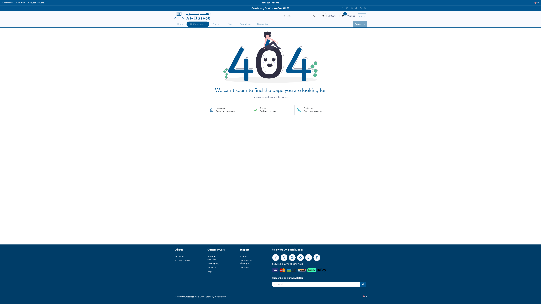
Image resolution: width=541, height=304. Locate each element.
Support (243, 256)
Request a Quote (36, 3)
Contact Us (7, 3)
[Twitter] (347, 8)
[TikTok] (356, 8)
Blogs (210, 271)
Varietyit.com (220, 297)
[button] (363, 284)
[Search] (314, 15)
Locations (212, 267)
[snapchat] (360, 8)
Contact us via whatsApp (246, 262)
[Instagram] (352, 8)
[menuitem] (180, 24)
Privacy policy (213, 263)
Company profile (182, 260)
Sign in (362, 16)
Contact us (244, 267)
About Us (20, 3)
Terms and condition (212, 257)
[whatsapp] (316, 257)
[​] (275, 257)
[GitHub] (365, 8)
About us (179, 256)
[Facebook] (342, 8)
